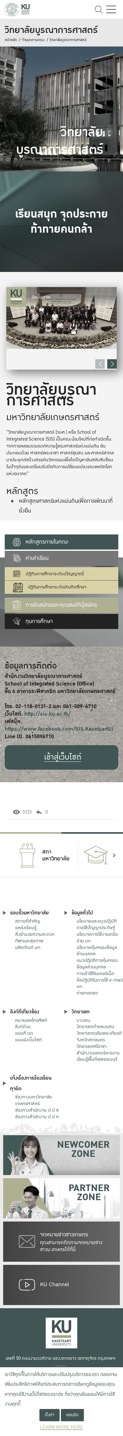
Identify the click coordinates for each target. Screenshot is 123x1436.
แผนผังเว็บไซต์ (28, 1039)
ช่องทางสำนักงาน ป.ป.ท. (37, 1116)
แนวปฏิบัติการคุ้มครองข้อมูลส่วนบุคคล (97, 963)
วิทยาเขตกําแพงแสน (95, 1026)
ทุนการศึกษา (39, 621)
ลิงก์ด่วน (23, 1026)
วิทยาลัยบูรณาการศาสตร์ (68, 40)
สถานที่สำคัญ (27, 921)
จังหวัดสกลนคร (99, 1036)
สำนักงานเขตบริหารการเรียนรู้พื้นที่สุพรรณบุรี (98, 1056)
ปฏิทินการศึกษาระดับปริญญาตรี (55, 573)
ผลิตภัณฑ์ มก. (28, 947)
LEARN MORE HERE (61, 1427)
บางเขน (83, 1020)
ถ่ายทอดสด (87, 993)
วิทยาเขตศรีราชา (92, 1046)
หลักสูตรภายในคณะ (47, 541)
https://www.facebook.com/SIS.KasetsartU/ (59, 729)
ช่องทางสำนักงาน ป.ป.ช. (37, 1110)
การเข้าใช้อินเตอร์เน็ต (95, 973)
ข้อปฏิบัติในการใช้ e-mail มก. (100, 983)
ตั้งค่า (49, 1414)
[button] (112, 364)
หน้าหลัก (11, 40)
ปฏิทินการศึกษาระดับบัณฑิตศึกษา (57, 587)
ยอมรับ (72, 1414)
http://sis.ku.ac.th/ (47, 713)
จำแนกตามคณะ (33, 40)
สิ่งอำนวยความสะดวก (35, 934)
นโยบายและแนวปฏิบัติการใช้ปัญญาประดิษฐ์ (97, 924)
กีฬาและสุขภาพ (29, 941)
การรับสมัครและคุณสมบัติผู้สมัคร (61, 605)
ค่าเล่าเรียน (37, 558)
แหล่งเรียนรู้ (26, 927)
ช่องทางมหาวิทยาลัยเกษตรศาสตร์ (33, 1100)
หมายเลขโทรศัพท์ (31, 1020)
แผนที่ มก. (24, 1033)
